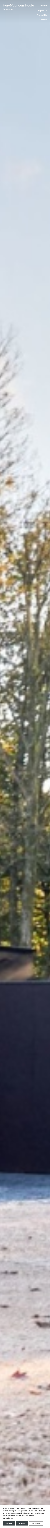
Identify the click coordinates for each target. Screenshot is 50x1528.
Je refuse (22, 1523)
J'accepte (8, 1523)
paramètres (8, 1518)
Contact (43, 19)
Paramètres (36, 1523)
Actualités (42, 15)
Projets (43, 5)
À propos (42, 10)
